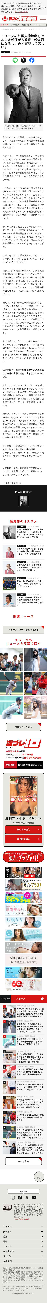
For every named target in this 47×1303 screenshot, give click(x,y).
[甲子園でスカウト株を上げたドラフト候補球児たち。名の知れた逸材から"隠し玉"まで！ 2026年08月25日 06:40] (11, 707)
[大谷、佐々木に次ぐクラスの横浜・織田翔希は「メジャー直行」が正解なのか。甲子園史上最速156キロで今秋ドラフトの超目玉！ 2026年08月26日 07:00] (11, 683)
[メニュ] (43, 19)
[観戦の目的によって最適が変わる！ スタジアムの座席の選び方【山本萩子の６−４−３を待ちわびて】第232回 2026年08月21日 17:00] (35, 707)
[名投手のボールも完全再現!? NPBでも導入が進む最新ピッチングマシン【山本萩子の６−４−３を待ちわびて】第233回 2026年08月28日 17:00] (35, 659)
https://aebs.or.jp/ (22, 1219)
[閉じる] (44, 7)
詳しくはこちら (21, 11)
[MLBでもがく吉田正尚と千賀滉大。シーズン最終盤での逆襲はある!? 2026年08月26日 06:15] (35, 683)
